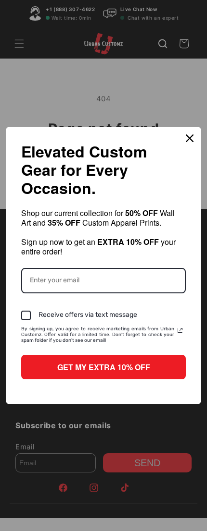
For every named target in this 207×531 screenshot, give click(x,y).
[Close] (189, 138)
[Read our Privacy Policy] (180, 330)
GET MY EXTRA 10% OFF (103, 367)
